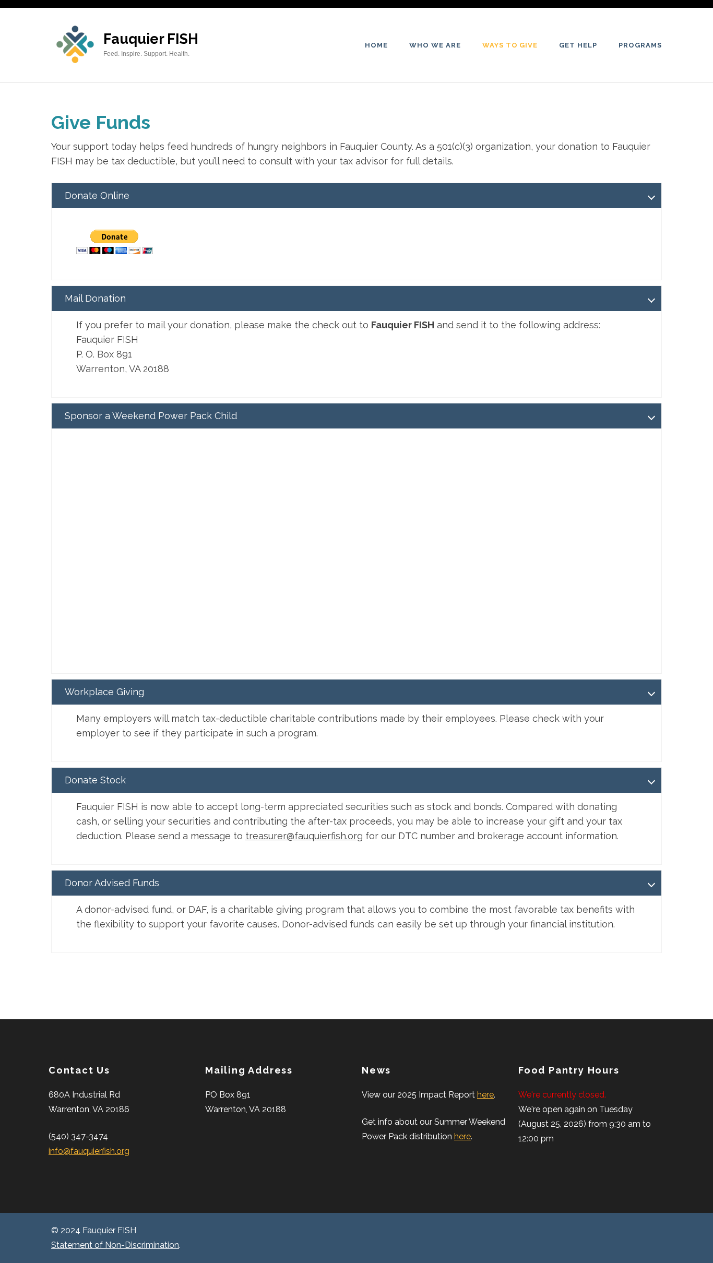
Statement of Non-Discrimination (115, 1245)
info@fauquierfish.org (89, 1151)
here (485, 1095)
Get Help (578, 45)
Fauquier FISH (150, 39)
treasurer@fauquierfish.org (304, 835)
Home (376, 45)
